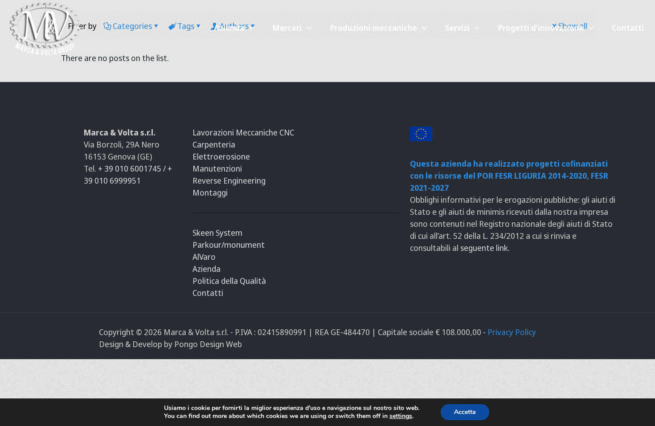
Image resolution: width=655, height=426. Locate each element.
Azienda (206, 268)
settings (400, 416)
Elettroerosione (221, 156)
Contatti (207, 292)
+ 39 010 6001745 (130, 168)
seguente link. (485, 247)
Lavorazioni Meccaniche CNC (243, 132)
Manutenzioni (217, 168)
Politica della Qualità (229, 280)
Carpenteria (213, 144)
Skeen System (217, 232)
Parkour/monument (228, 244)
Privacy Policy (511, 332)
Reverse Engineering (229, 180)
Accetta (465, 412)
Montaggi (210, 192)
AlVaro (204, 256)
